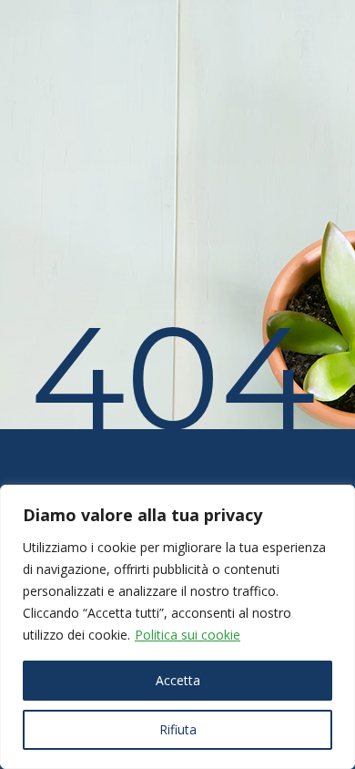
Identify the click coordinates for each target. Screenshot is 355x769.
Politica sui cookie (187, 634)
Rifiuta (178, 729)
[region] (177, 627)
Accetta (178, 680)
